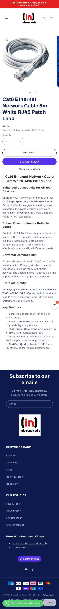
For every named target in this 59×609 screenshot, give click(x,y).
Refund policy (49, 595)
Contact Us (12, 463)
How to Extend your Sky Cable (29, 543)
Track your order (15, 477)
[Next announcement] (53, 4)
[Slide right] (36, 93)
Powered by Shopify (31, 595)
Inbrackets (16, 595)
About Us (11, 456)
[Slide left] (22, 93)
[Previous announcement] (5, 4)
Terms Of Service (15, 525)
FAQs (9, 470)
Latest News (19, 547)
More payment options (29, 169)
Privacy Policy (13, 504)
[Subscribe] (49, 404)
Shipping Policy (14, 518)
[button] (6, 18)
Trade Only (12, 484)
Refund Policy (13, 511)
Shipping (19, 130)
